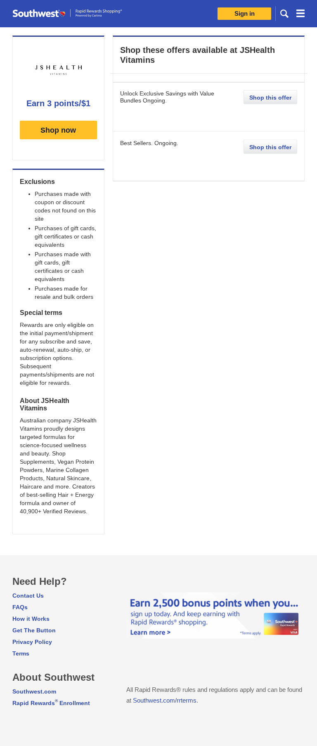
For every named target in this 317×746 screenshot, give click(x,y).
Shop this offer (270, 97)
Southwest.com (34, 691)
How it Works (31, 618)
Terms (20, 653)
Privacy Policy (32, 642)
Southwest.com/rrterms (164, 700)
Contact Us (28, 595)
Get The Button (34, 630)
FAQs (20, 607)
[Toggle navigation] (300, 14)
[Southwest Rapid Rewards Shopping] (76, 13)
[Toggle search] (284, 13)
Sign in (244, 13)
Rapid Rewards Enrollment (51, 703)
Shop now (58, 130)
